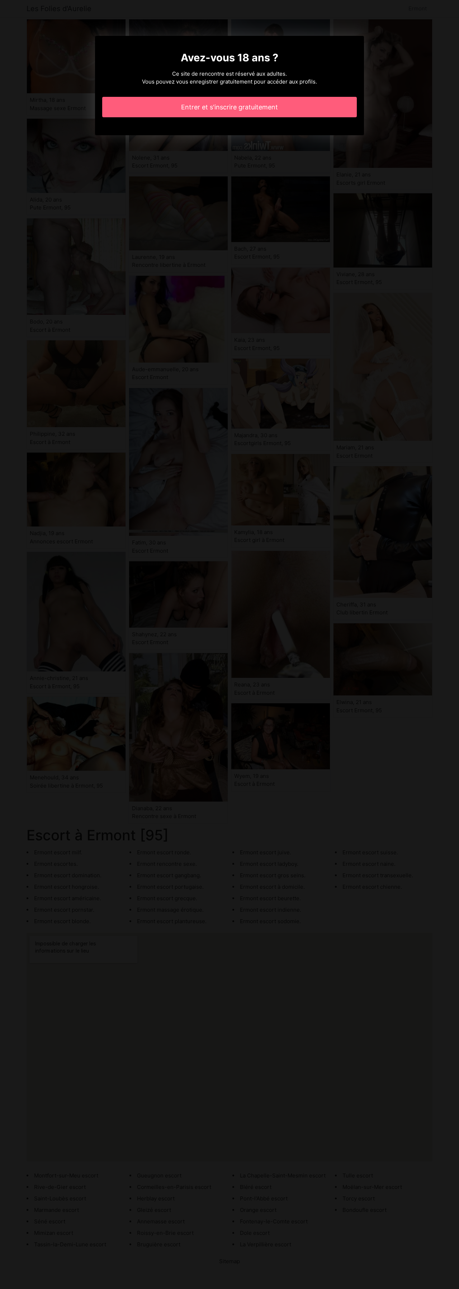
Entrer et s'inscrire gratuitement (229, 107)
